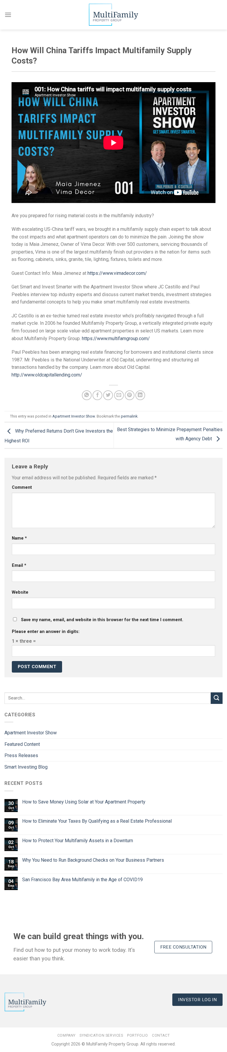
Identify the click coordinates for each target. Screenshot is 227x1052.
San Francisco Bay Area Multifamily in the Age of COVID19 (82, 879)
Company (66, 1035)
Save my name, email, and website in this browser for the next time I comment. (102, 619)
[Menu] (8, 14)
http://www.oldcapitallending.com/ (47, 375)
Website (20, 592)
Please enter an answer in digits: (46, 631)
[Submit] (217, 698)
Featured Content (22, 744)
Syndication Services (101, 1035)
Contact (161, 1035)
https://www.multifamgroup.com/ (116, 338)
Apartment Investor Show (73, 416)
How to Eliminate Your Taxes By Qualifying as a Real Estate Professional (97, 821)
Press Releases (21, 755)
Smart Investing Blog (26, 767)
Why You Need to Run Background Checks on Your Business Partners (93, 860)
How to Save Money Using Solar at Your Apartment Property (83, 802)
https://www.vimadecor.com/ (117, 273)
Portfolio (137, 1035)
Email (19, 565)
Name (19, 538)
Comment (22, 487)
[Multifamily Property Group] (113, 15)
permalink (129, 416)
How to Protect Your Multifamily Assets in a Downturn (77, 840)
